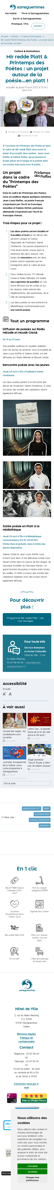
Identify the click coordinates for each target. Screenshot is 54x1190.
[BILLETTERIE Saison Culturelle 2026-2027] (14, 875)
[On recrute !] (14, 945)
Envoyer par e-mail (29, 135)
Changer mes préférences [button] (32, 1178)
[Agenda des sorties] (39, 898)
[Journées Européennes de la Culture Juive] (14, 898)
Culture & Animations (31, 36)
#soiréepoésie (42, 814)
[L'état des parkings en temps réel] (39, 945)
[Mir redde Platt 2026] (14, 922)
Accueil (4, 36)
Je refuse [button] (32, 1172)
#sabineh (44, 825)
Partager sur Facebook (18, 132)
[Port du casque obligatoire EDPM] (39, 875)
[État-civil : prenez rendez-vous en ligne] (39, 922)
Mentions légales (26, 1034)
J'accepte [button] (32, 1166)
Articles (14, 36)
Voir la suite (10, 783)
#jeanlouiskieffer (39, 820)
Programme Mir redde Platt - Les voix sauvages (25, 619)
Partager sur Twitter (41, 132)
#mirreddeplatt (31, 808)
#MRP (46, 808)
